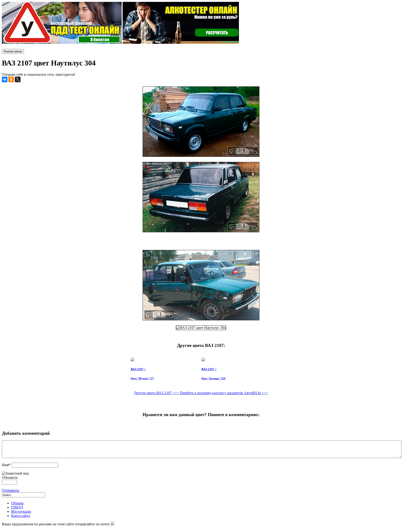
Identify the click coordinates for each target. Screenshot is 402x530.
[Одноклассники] (11, 79)
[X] (17, 79)
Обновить (10, 477)
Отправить (10, 490)
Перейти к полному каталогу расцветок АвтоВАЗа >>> (224, 393)
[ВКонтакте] (4, 79)
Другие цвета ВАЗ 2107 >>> (157, 393)
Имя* (6, 465)
